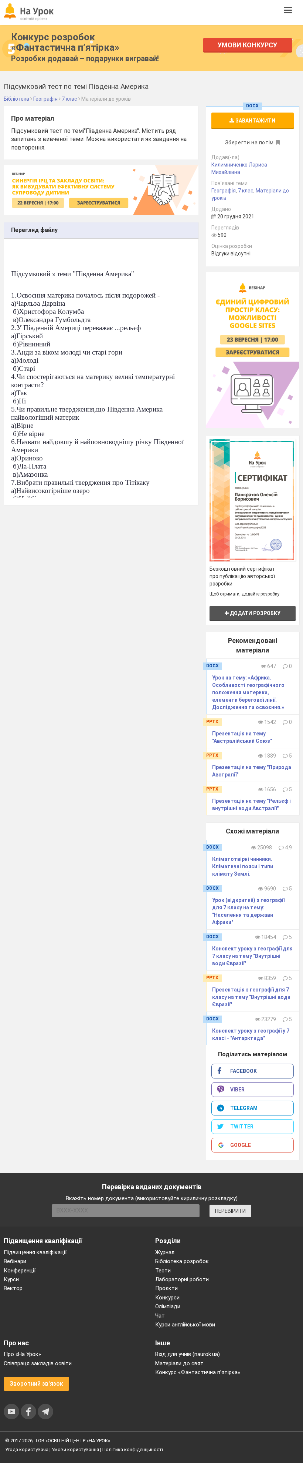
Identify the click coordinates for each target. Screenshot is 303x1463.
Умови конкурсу (247, 45)
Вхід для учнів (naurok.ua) (187, 1354)
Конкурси (167, 1297)
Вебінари (15, 1261)
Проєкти (166, 1288)
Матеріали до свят (179, 1363)
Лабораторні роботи (182, 1279)
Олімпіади (167, 1306)
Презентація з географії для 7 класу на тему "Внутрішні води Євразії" (251, 997)
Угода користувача (26, 1449)
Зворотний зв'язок (36, 1383)
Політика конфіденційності (132, 1449)
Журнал (164, 1252)
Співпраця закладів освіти (38, 1363)
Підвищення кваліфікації (35, 1252)
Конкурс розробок (65, 42)
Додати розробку (254, 613)
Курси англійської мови (185, 1324)
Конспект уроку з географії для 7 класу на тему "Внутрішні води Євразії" (252, 956)
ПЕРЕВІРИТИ (230, 1211)
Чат (160, 1315)
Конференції (19, 1270)
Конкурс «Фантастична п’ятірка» (197, 1372)
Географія (223, 191)
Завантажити (254, 121)
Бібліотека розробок (182, 1261)
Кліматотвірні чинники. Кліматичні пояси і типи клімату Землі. (242, 866)
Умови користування (75, 1449)
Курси (11, 1279)
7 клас (245, 191)
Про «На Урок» (22, 1354)
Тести (163, 1270)
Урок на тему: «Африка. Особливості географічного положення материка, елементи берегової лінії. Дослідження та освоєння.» (248, 692)
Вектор (13, 1288)
